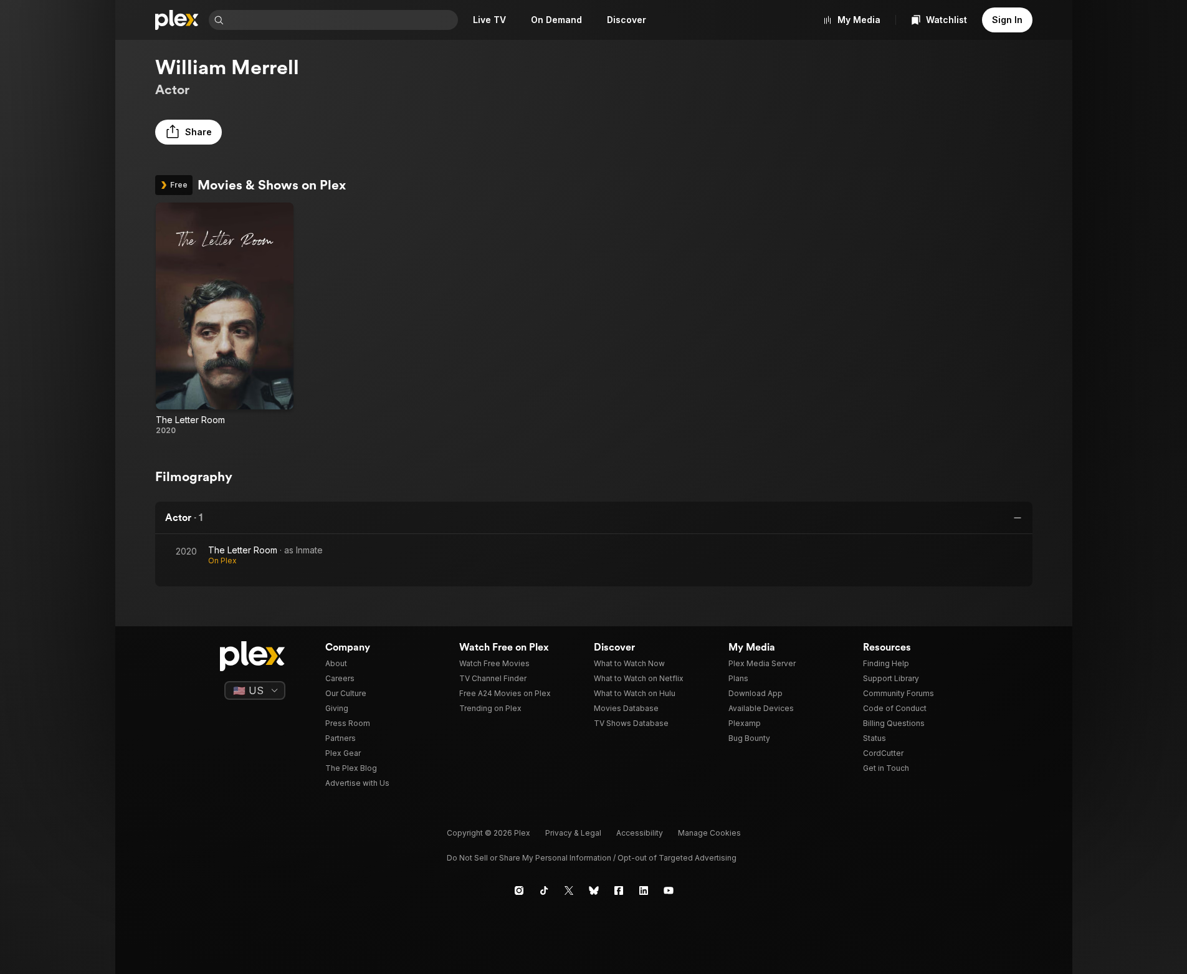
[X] (568, 890)
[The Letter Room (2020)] (224, 319)
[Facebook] (618, 890)
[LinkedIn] (643, 890)
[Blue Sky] (593, 890)
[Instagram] (519, 890)
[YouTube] (668, 890)
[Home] (177, 19)
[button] (188, 132)
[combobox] (342, 20)
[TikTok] (544, 890)
